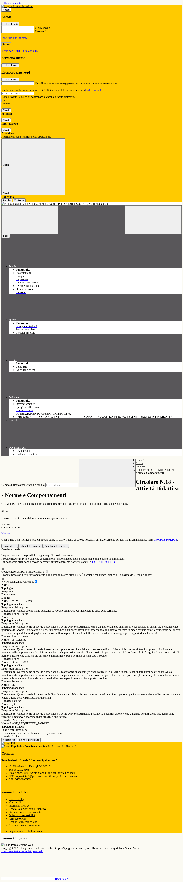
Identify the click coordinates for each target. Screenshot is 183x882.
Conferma (19, 200)
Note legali (15, 802)
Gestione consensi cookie (23, 821)
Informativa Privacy (20, 805)
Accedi (6, 9)
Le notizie (141, 466)
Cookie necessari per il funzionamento (23, 571)
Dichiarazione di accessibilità (25, 812)
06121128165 (21, 769)
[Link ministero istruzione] (17, 6)
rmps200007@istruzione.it (46, 772)
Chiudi (6, 110)
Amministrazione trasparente (25, 825)
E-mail (39, 83)
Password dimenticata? (14, 37)
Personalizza (9, 546)
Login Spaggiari (93, 90)
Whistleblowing (17, 818)
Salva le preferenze (29, 739)
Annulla (7, 200)
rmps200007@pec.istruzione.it (46, 776)
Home (139, 460)
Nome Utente (42, 27)
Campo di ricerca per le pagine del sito (23, 484)
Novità (139, 463)
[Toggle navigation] (29, 219)
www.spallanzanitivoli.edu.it (17, 581)
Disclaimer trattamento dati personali (22, 851)
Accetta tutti (56, 546)
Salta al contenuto (11, 2)
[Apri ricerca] (153, 219)
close (5, 235)
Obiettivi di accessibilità (22, 815)
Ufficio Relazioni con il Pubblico (27, 808)
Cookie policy (16, 799)
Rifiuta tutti (30, 546)
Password (40, 31)
